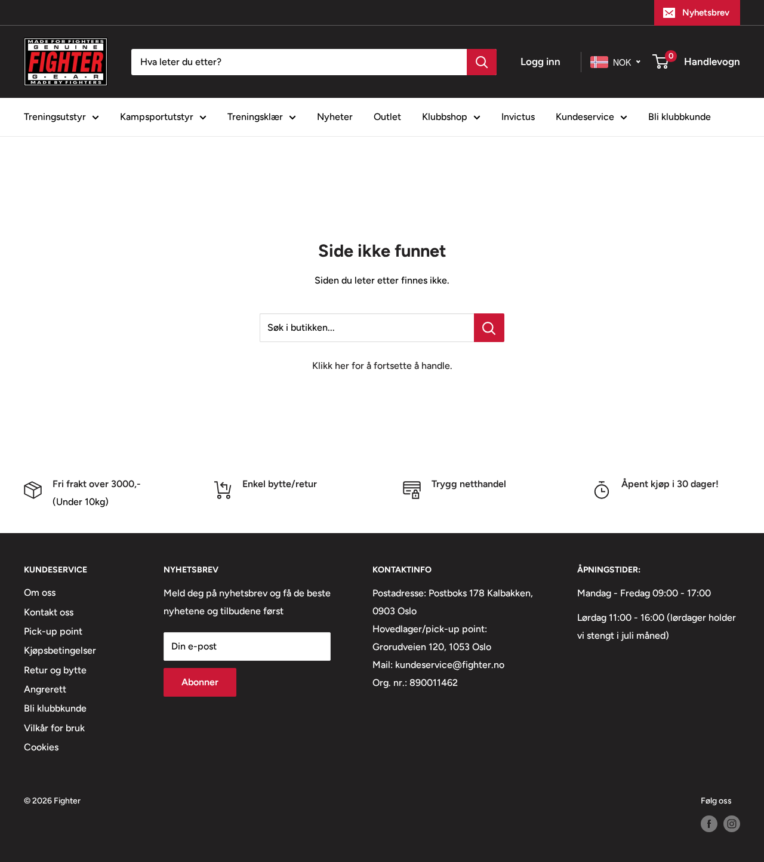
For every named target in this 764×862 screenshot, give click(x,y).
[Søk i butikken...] (489, 327)
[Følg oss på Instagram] (731, 823)
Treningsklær (255, 116)
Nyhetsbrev (705, 12)
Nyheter (335, 116)
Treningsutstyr (55, 116)
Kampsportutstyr (156, 116)
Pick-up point (53, 631)
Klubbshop (444, 116)
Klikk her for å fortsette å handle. (382, 365)
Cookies (41, 747)
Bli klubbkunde (679, 116)
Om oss (40, 592)
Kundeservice (585, 116)
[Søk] (482, 62)
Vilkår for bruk (54, 728)
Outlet (387, 116)
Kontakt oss (48, 612)
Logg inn (540, 61)
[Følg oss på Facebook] (709, 823)
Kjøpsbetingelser (60, 650)
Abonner (199, 682)
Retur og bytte (55, 670)
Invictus (518, 116)
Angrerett (45, 689)
